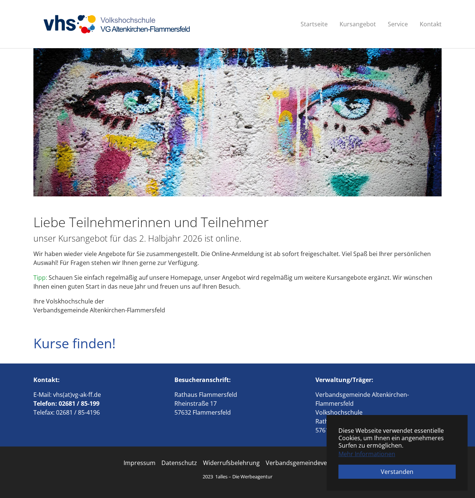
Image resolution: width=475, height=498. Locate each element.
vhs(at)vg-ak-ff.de (77, 395)
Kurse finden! (74, 343)
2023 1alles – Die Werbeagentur (237, 476)
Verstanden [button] (397, 472)
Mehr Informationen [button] (366, 454)
